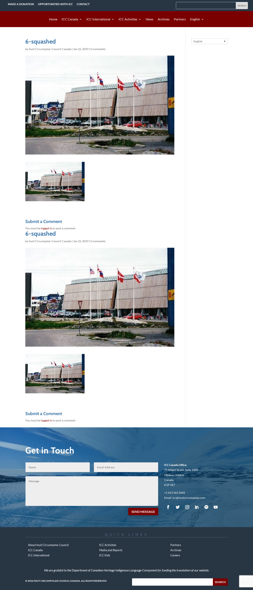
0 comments (98, 49)
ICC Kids (104, 555)
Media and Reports (110, 550)
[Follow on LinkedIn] (197, 507)
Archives (164, 19)
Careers (175, 555)
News (149, 19)
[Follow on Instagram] (187, 507)
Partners (180, 19)
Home (53, 19)
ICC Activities (128, 19)
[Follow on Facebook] (168, 507)
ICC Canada (70, 19)
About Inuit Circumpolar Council (48, 544)
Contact (83, 4)
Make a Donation (21, 4)
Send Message (143, 511)
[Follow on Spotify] (206, 507)
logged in (46, 228)
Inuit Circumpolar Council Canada (50, 49)
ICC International (98, 19)
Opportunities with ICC (55, 4)
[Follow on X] (178, 507)
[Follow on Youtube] (216, 507)
